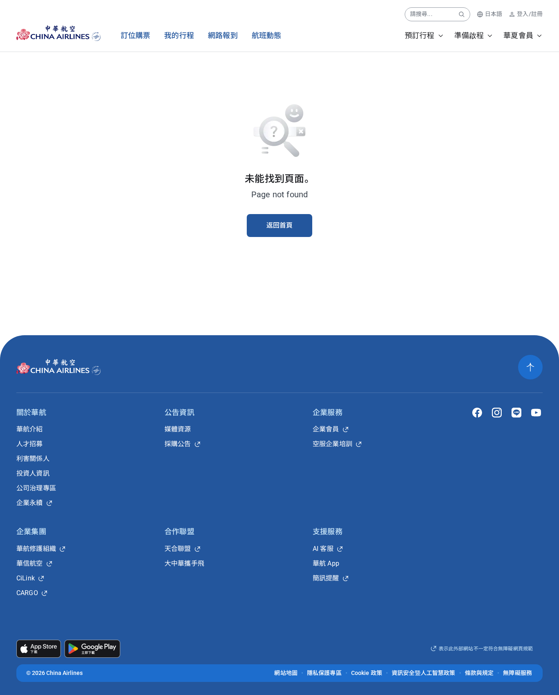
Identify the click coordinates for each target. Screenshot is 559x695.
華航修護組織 (36, 549)
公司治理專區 (36, 488)
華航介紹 (29, 429)
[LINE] (516, 412)
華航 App (326, 563)
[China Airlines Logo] (51, 33)
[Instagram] (496, 412)
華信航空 (29, 563)
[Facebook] (477, 412)
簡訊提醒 (326, 578)
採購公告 (178, 444)
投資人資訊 (33, 473)
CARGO (27, 593)
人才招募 (29, 444)
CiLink (25, 578)
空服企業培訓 (332, 444)
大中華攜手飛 (184, 563)
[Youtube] (536, 412)
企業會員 (326, 429)
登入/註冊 (530, 14)
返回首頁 (279, 225)
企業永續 (29, 503)
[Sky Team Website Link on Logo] (97, 33)
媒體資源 (178, 429)
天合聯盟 (178, 549)
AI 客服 (323, 549)
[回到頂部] (530, 367)
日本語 (493, 14)
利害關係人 (33, 459)
